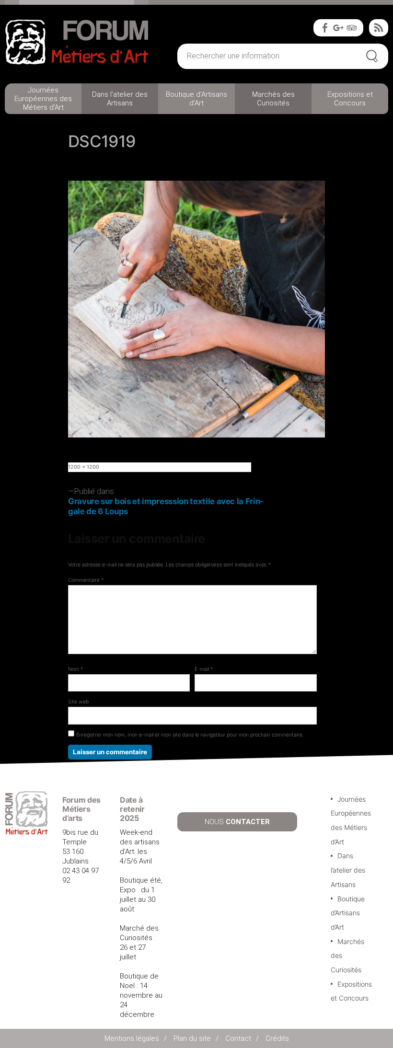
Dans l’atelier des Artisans (120, 98)
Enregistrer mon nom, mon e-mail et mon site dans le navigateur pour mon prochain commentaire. (190, 735)
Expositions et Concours (350, 98)
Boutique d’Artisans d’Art (196, 98)
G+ (338, 28)
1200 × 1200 (83, 467)
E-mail (204, 669)
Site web (78, 702)
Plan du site (192, 1038)
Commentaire (86, 580)
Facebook (325, 28)
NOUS (237, 822)
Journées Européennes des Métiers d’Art (43, 99)
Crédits (277, 1038)
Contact (238, 1038)
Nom (75, 669)
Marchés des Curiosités (273, 98)
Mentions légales (131, 1038)
